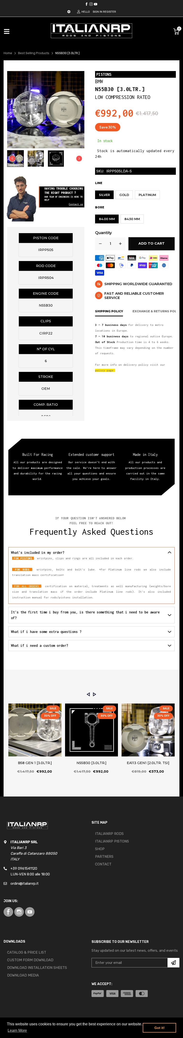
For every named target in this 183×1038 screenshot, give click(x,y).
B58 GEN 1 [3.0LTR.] (35, 763)
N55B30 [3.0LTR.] (91, 763)
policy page (104, 370)
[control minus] (100, 243)
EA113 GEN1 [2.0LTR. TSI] (148, 763)
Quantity (103, 233)
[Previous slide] (88, 694)
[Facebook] (86, 4)
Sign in (97, 11)
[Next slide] (79, 158)
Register (109, 11)
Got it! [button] (159, 1028)
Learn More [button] (17, 1030)
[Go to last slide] (12, 158)
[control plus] (120, 243)
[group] (15, 158)
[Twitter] (91, 4)
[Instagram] (95, 4)
